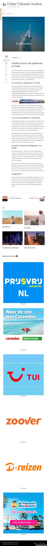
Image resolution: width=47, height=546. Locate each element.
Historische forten (29, 248)
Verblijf (23, 39)
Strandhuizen (6, 227)
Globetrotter (6, 60)
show (19, 57)
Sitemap (35, 543)
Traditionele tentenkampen (10, 248)
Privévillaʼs (27, 228)
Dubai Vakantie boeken (24, 4)
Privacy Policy (15, 544)
